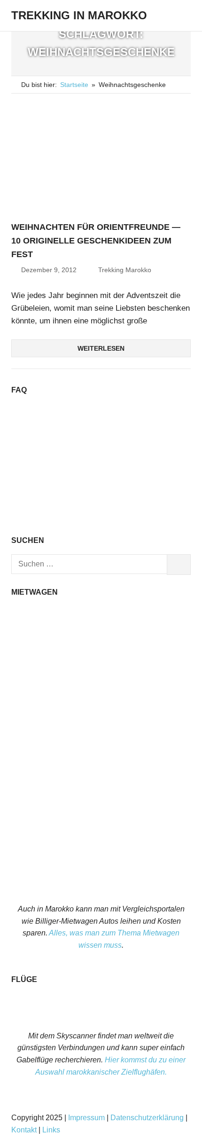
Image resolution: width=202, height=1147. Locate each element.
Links (51, 1130)
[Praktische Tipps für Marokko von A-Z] (101, 517)
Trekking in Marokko (79, 15)
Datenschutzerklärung (147, 1118)
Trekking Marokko (124, 270)
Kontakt (24, 1130)
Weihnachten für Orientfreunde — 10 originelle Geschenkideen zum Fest (95, 240)
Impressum (86, 1118)
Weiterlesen (101, 348)
